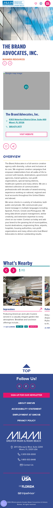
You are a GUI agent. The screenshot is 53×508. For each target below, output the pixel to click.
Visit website (26, 134)
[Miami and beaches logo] (26, 437)
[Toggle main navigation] (47, 3)
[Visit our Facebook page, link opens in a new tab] (26, 386)
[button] (40, 278)
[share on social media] (10, 63)
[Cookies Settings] (4, 503)
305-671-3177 (15, 126)
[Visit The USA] (26, 478)
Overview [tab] (11, 156)
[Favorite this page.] (5, 63)
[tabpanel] (26, 202)
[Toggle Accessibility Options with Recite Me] (41, 3)
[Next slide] (13, 270)
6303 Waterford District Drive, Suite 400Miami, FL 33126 (27, 121)
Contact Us (28, 465)
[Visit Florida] (26, 486)
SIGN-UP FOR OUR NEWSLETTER (26, 395)
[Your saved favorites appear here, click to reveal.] (36, 3)
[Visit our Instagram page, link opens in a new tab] (19, 386)
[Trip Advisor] (26, 493)
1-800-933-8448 (28, 459)
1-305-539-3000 (28, 454)
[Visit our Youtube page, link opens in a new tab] (32, 386)
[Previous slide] (6, 270)
